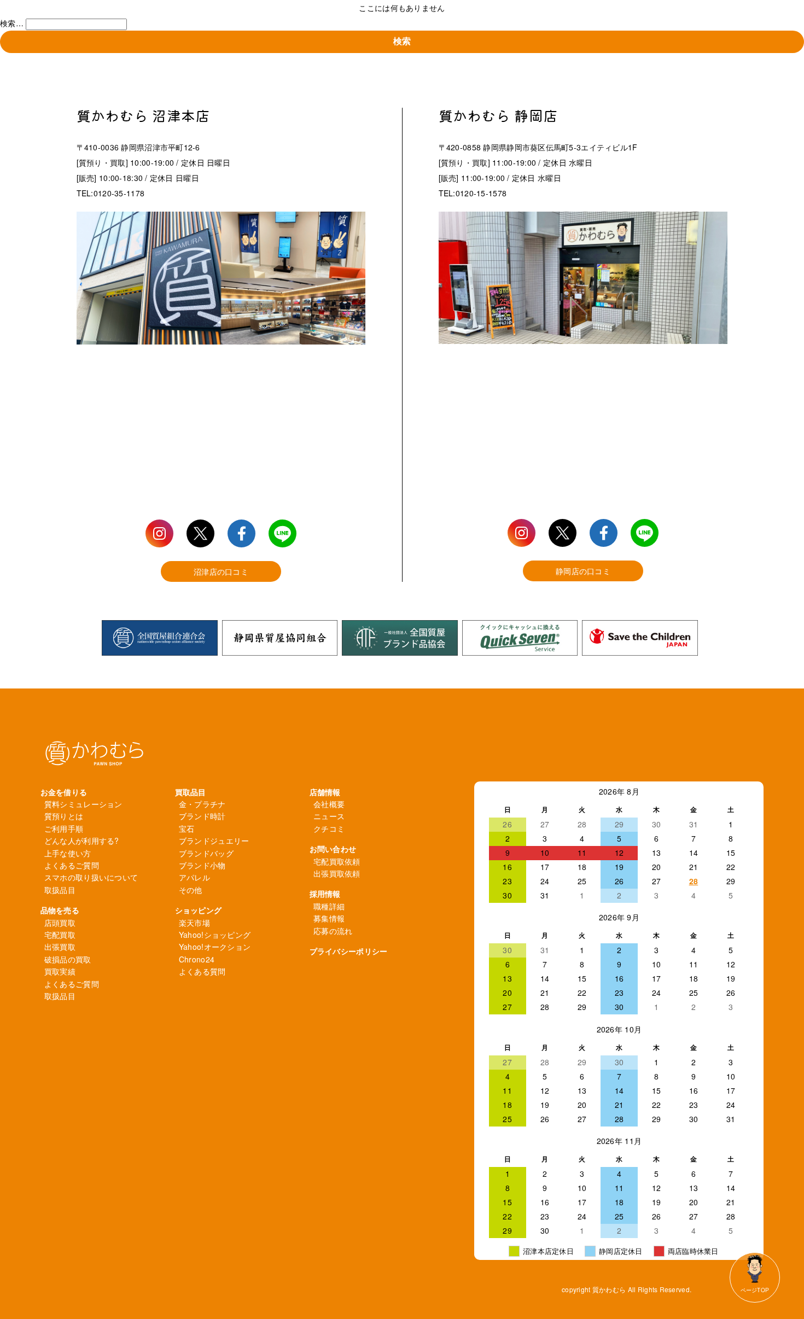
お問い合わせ (333, 848)
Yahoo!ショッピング (214, 934)
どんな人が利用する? (81, 840)
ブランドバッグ (206, 853)
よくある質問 (202, 971)
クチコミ (329, 828)
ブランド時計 (202, 815)
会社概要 (329, 803)
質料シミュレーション (83, 803)
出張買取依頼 (336, 873)
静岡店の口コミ (583, 570)
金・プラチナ (202, 803)
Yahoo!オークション (214, 946)
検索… (12, 22)
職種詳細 (329, 906)
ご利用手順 (63, 828)
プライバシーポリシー (349, 951)
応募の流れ (332, 930)
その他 (190, 889)
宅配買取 (59, 934)
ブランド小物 (202, 865)
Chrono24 (196, 959)
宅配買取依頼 (336, 861)
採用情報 (325, 893)
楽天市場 (194, 922)
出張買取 (59, 946)
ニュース (329, 815)
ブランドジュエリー (214, 840)
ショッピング (198, 909)
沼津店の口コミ (221, 571)
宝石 (187, 828)
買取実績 (59, 971)
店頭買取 (59, 922)
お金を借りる (64, 791)
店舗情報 (325, 791)
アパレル (194, 877)
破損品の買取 (67, 959)
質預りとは (63, 815)
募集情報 (329, 918)
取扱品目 (59, 889)
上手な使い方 (67, 853)
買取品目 (190, 791)
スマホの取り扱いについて (91, 877)
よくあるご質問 (71, 865)
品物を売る (59, 909)
